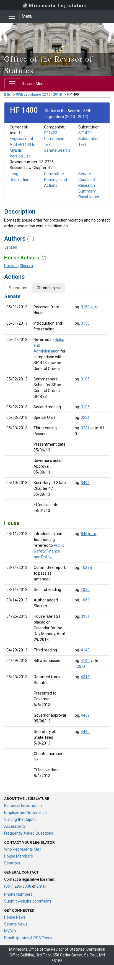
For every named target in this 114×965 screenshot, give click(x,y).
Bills (7, 94)
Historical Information (23, 805)
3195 (85, 379)
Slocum (26, 266)
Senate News (15, 924)
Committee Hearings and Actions (55, 180)
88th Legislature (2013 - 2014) (39, 94)
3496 (85, 482)
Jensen (10, 247)
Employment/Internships (26, 812)
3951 (85, 616)
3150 (85, 307)
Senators (12, 863)
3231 (85, 417)
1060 (85, 600)
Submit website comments (27, 901)
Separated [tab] (18, 288)
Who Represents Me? (22, 849)
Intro (94, 307)
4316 (85, 677)
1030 (85, 589)
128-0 (80, 666)
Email (41, 886)
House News (15, 917)
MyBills (10, 931)
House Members (18, 856)
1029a (86, 567)
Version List (20, 156)
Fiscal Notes (88, 197)
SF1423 (50, 133)
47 (50, 167)
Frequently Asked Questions (28, 833)
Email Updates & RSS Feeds (28, 938)
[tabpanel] (57, 537)
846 (84, 534)
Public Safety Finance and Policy (49, 551)
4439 (85, 715)
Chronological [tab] (49, 288)
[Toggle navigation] (12, 16)
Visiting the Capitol (20, 819)
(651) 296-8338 (17, 886)
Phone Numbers (18, 894)
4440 (85, 731)
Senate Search (57, 150)
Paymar (11, 266)
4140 (85, 650)
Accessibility (15, 826)
